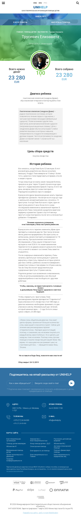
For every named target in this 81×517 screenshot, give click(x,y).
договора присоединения (14, 471)
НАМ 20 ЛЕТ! (40, 16)
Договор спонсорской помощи (62, 447)
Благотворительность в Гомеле (38, 455)
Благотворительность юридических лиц (62, 455)
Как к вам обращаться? (20, 383)
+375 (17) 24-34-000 (21, 420)
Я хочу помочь (20, 22)
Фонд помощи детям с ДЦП (40, 443)
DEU (40, 3)
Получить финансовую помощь (62, 451)
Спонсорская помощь (38, 446)
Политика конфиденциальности (14, 460)
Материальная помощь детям (14, 451)
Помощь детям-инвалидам (16, 443)
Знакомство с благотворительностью (38, 440)
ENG (35, 3)
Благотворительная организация (13, 440)
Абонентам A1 (11, 446)
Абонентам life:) (59, 443)
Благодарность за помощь (40, 451)
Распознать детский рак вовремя (62, 440)
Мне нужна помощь (60, 22)
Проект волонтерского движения (14, 455)
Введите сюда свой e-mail (47, 383)
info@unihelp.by (55, 420)
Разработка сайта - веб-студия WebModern (40, 513)
